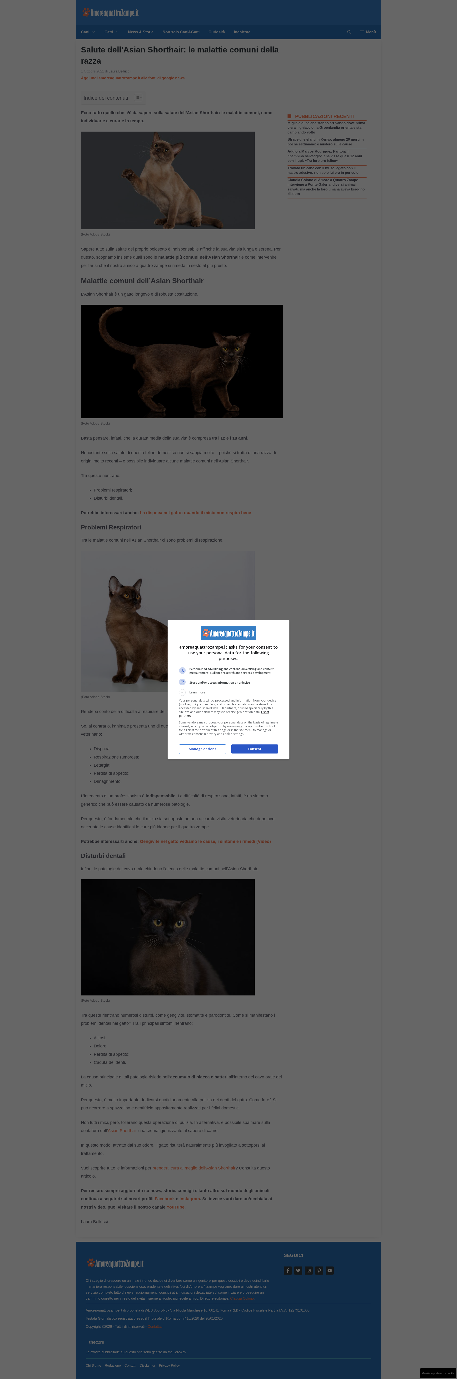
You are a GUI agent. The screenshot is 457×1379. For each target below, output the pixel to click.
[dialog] (228, 689)
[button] (228, 692)
